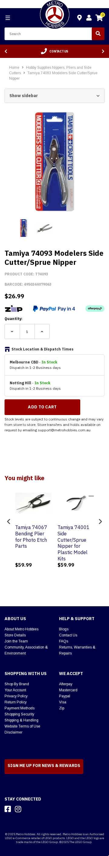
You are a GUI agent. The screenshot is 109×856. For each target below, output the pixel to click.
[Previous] (6, 51)
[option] (54, 51)
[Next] (103, 51)
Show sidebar (23, 95)
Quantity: (13, 318)
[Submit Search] (98, 33)
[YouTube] (28, 809)
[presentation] (9, 521)
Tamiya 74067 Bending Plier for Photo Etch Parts (31, 536)
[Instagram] (18, 809)
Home (14, 67)
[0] (99, 18)
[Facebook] (8, 809)
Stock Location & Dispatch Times (43, 349)
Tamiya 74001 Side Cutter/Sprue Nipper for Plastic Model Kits (74, 543)
